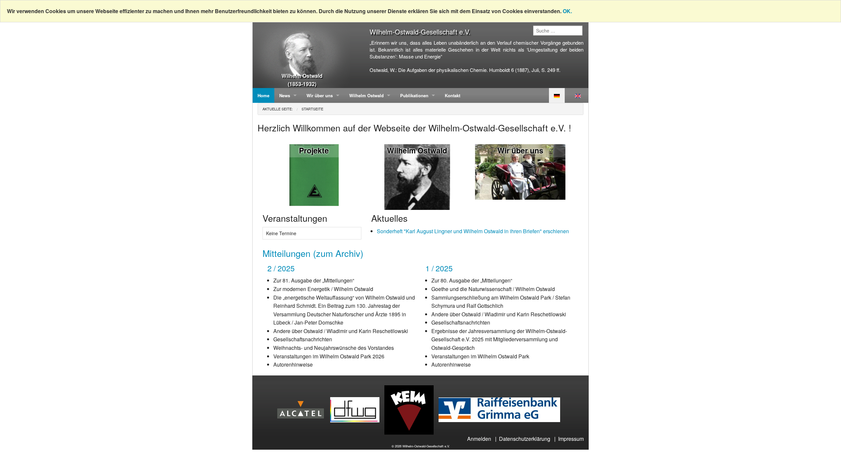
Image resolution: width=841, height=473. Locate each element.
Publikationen (414, 95)
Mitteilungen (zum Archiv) (312, 253)
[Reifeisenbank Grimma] (502, 409)
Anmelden (479, 438)
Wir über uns (320, 95)
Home (263, 95)
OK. (567, 11)
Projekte (314, 150)
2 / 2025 (281, 268)
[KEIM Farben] (411, 409)
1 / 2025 (439, 268)
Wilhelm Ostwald (366, 95)
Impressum (571, 438)
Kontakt (452, 95)
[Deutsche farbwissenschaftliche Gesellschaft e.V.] (357, 409)
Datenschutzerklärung (524, 438)
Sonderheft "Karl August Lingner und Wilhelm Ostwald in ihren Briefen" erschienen (473, 231)
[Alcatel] (303, 409)
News (284, 95)
